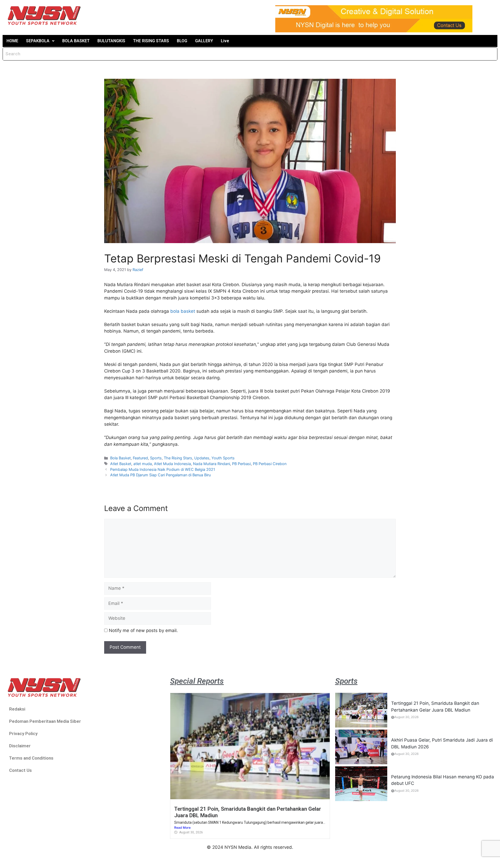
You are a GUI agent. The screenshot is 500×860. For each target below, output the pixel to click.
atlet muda (142, 463)
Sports (156, 458)
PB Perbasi (241, 463)
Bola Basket (120, 458)
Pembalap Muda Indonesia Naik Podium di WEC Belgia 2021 (162, 469)
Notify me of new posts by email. (143, 630)
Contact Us (20, 770)
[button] (40, 41)
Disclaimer (20, 745)
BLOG (182, 40)
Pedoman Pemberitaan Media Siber (45, 721)
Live (225, 40)
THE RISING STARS (151, 40)
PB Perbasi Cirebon (269, 463)
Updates (201, 458)
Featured (140, 458)
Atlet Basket (120, 463)
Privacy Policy (23, 733)
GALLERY (204, 40)
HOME (12, 40)
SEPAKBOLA (37, 40)
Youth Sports (223, 458)
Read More (182, 827)
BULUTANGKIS (111, 40)
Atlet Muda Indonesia (172, 463)
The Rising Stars (178, 458)
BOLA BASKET (76, 40)
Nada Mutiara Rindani (211, 463)
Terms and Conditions (31, 758)
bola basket (182, 311)
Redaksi (17, 709)
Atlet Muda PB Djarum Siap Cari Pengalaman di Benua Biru (160, 475)
